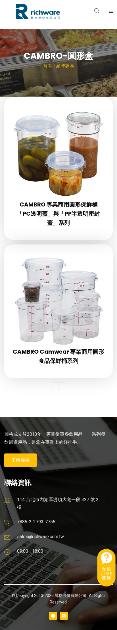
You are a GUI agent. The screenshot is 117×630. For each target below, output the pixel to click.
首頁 (47, 66)
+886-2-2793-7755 (36, 521)
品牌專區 (65, 66)
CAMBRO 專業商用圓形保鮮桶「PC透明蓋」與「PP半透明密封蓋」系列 (58, 213)
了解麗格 (20, 460)
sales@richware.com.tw (40, 536)
